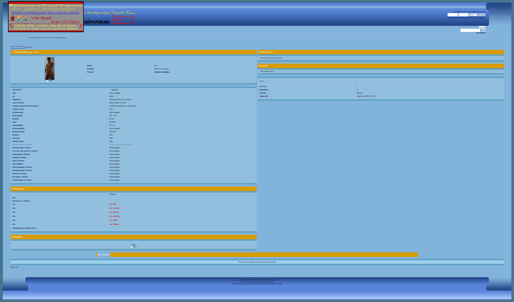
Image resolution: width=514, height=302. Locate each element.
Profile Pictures (266, 52)
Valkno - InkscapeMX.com (254, 284)
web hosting (264, 282)
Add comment (103, 254)
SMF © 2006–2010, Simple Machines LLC (263, 280)
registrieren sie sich (478, 11)
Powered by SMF (243, 280)
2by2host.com (255, 282)
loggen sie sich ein (462, 11)
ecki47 (133, 245)
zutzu (280, 284)
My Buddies (17, 237)
